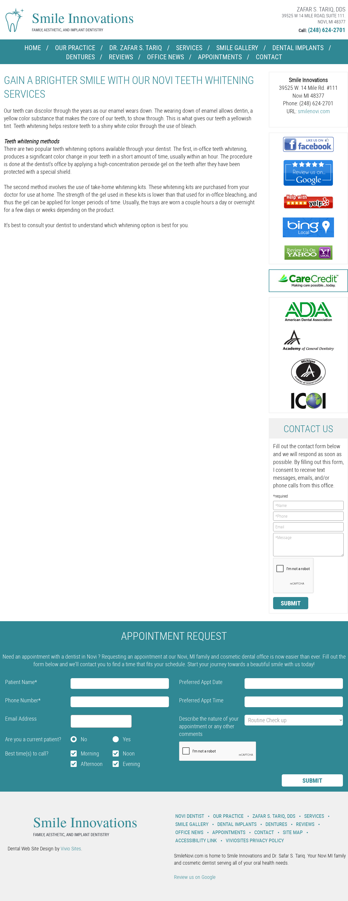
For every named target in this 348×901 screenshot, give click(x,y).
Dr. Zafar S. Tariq (135, 47)
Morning (90, 753)
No (84, 739)
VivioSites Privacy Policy (255, 840)
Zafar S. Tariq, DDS (273, 815)
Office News (165, 56)
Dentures (80, 56)
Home (32, 47)
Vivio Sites (71, 848)
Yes (127, 739)
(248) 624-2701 (326, 30)
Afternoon (92, 763)
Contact (269, 56)
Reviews (121, 56)
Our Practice (75, 47)
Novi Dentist (189, 815)
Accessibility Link (196, 840)
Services (189, 47)
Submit (291, 603)
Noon (129, 753)
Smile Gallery (237, 47)
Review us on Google (195, 877)
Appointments (220, 56)
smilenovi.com (314, 111)
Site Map (293, 832)
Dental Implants (298, 47)
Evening (131, 763)
